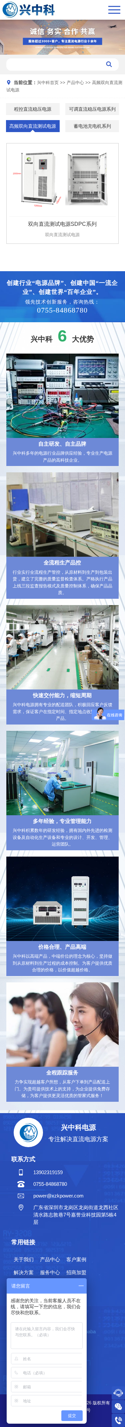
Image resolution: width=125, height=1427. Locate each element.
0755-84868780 (62, 310)
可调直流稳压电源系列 (92, 109)
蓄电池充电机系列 (92, 126)
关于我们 (24, 1259)
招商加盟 (76, 1272)
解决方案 (24, 1272)
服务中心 (50, 1272)
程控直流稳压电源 (32, 109)
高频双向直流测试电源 (32, 126)
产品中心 (75, 82)
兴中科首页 (48, 82)
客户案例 (76, 1259)
